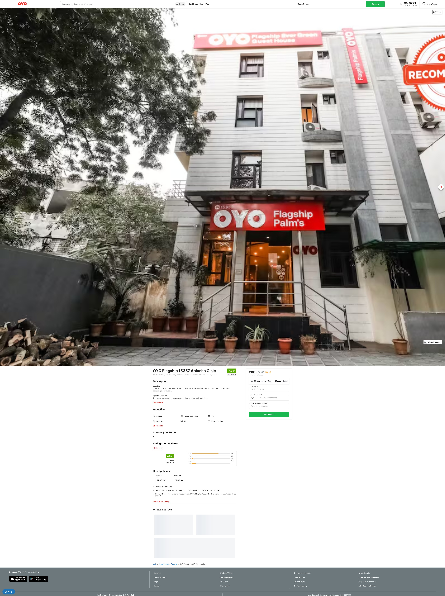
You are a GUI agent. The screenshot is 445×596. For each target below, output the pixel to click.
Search (375, 4)
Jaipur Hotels (164, 564)
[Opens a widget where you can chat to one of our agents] (8, 592)
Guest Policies (299, 577)
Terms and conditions (302, 573)
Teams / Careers (160, 577)
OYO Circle (224, 582)
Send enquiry (269, 414)
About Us (157, 573)
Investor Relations (226, 577)
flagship (174, 564)
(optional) (259, 403)
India (155, 564)
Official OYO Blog (226, 573)
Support (157, 586)
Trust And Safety (300, 586)
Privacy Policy (299, 582)
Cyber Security (364, 573)
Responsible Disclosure (368, 582)
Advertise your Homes (367, 586)
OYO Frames (224, 586)
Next (441, 187)
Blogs (156, 582)
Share (438, 12)
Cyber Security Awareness (369, 577)
